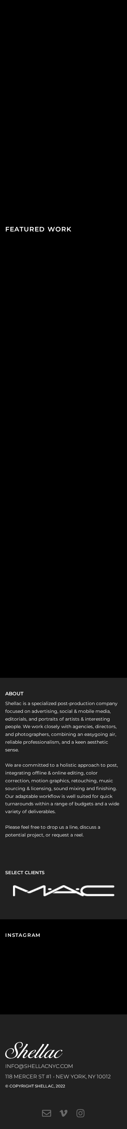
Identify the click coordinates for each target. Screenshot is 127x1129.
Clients (19, 86)
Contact (21, 101)
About (17, 71)
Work (16, 57)
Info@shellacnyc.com (39, 1066)
